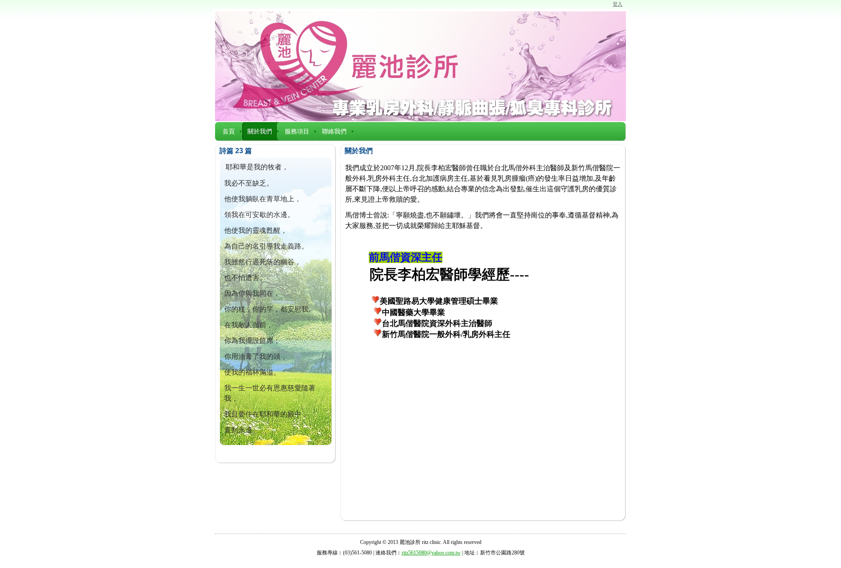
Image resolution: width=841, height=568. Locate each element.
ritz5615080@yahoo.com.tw (431, 553)
